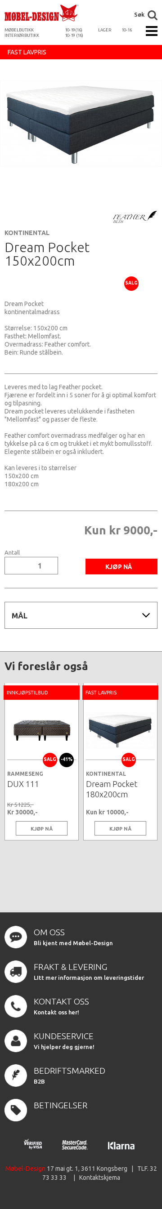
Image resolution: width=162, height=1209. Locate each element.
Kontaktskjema (99, 1177)
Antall (12, 553)
